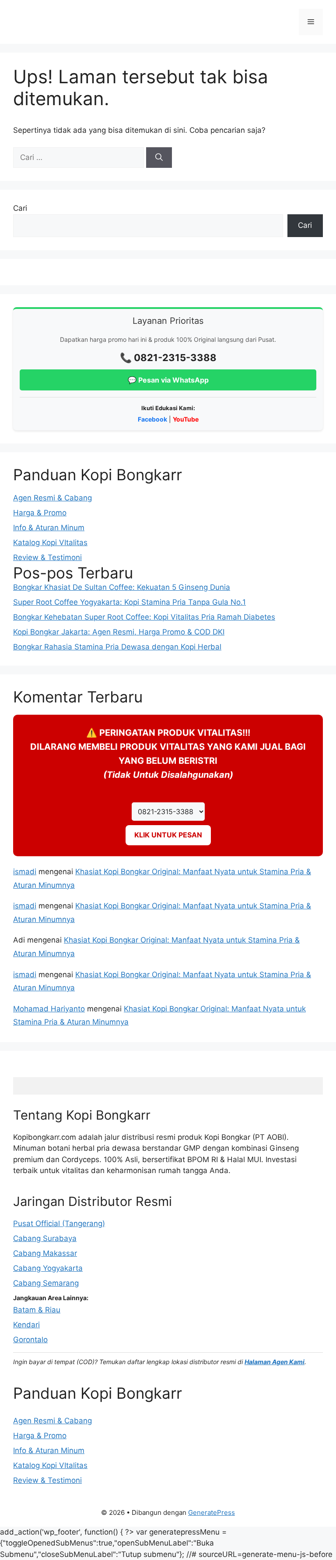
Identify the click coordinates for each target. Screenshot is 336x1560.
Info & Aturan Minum (48, 527)
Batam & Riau (36, 1309)
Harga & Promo (39, 512)
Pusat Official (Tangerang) (59, 1223)
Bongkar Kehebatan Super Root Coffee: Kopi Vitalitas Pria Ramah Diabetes (144, 617)
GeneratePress (211, 1512)
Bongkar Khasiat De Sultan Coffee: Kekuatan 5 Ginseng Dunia (121, 587)
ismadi (24, 871)
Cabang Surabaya (45, 1238)
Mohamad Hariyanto (49, 1008)
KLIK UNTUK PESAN (168, 834)
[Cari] (159, 157)
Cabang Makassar (45, 1253)
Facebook (152, 419)
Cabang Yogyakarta (48, 1268)
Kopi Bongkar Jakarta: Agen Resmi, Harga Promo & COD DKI (118, 632)
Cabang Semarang (46, 1283)
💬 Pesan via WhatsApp (168, 380)
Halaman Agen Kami (274, 1361)
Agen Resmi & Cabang (52, 497)
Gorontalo (30, 1339)
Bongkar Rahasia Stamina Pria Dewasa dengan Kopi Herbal (117, 646)
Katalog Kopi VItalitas (50, 542)
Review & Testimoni (47, 557)
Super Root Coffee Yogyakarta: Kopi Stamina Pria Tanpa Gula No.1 (129, 602)
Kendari (26, 1324)
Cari (20, 208)
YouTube (186, 419)
